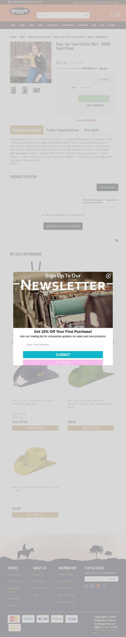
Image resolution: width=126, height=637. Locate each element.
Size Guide (91, 130)
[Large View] (13, 90)
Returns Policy (67, 595)
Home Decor (83, 25)
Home (13, 36)
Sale (102, 25)
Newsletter (106, 2)
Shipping (13, 598)
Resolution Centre (14, 590)
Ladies (22, 25)
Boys (32, 25)
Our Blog (38, 581)
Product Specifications (62, 130)
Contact (82, 2)
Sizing (115, 2)
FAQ (35, 595)
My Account (14, 574)
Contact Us (39, 588)
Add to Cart (88, 427)
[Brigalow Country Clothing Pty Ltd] (20, 11)
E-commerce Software (103, 630)
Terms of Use (67, 581)
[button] (63, 224)
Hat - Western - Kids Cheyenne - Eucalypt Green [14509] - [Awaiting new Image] (90, 403)
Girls (40, 25)
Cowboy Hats (68, 25)
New (94, 25)
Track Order (15, 581)
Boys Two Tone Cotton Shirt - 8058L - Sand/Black (81, 36)
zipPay (11, 605)
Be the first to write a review (63, 226)
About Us (38, 574)
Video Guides (66, 574)
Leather (112, 25)
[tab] (93, 200)
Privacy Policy (66, 588)
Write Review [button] (107, 187)
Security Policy (67, 602)
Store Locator (93, 2)
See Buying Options (35, 427)
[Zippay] (104, 68)
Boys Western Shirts (39, 36)
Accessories (52, 25)
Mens (13, 25)
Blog (75, 2)
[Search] (86, 15)
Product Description (26, 130)
